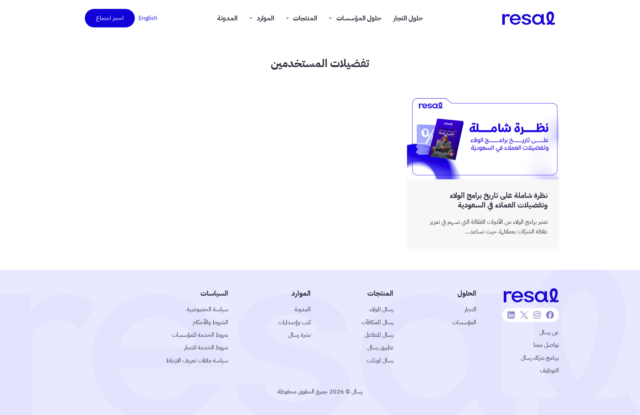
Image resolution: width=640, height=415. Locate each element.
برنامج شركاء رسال (540, 357)
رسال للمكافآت (377, 322)
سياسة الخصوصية (207, 309)
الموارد (265, 18)
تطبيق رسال (380, 347)
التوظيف (549, 370)
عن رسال (549, 332)
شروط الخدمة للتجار (206, 347)
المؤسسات (464, 322)
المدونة (227, 18)
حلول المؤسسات (358, 18)
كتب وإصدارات (294, 322)
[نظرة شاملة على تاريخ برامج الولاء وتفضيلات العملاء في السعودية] (483, 136)
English (148, 18)
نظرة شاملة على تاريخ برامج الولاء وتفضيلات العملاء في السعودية (499, 200)
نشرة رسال (299, 335)
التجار (470, 309)
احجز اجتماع (110, 18)
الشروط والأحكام (210, 322)
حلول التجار (408, 18)
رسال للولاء (381, 309)
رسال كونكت (380, 360)
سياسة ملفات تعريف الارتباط (197, 360)
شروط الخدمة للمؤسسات (200, 335)
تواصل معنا (546, 345)
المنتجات (305, 18)
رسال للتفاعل (378, 335)
